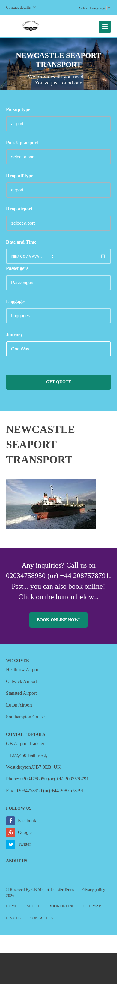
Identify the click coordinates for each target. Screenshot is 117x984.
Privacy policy (93, 889)
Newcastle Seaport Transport (40, 444)
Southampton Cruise (25, 716)
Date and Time (21, 242)
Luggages (16, 301)
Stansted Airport (21, 693)
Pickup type (18, 109)
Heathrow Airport (23, 669)
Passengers (17, 268)
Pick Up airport (22, 142)
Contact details (18, 7)
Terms (69, 889)
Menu (105, 27)
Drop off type (19, 175)
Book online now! (58, 620)
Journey (14, 334)
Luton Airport (19, 704)
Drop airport (19, 208)
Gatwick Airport (21, 681)
